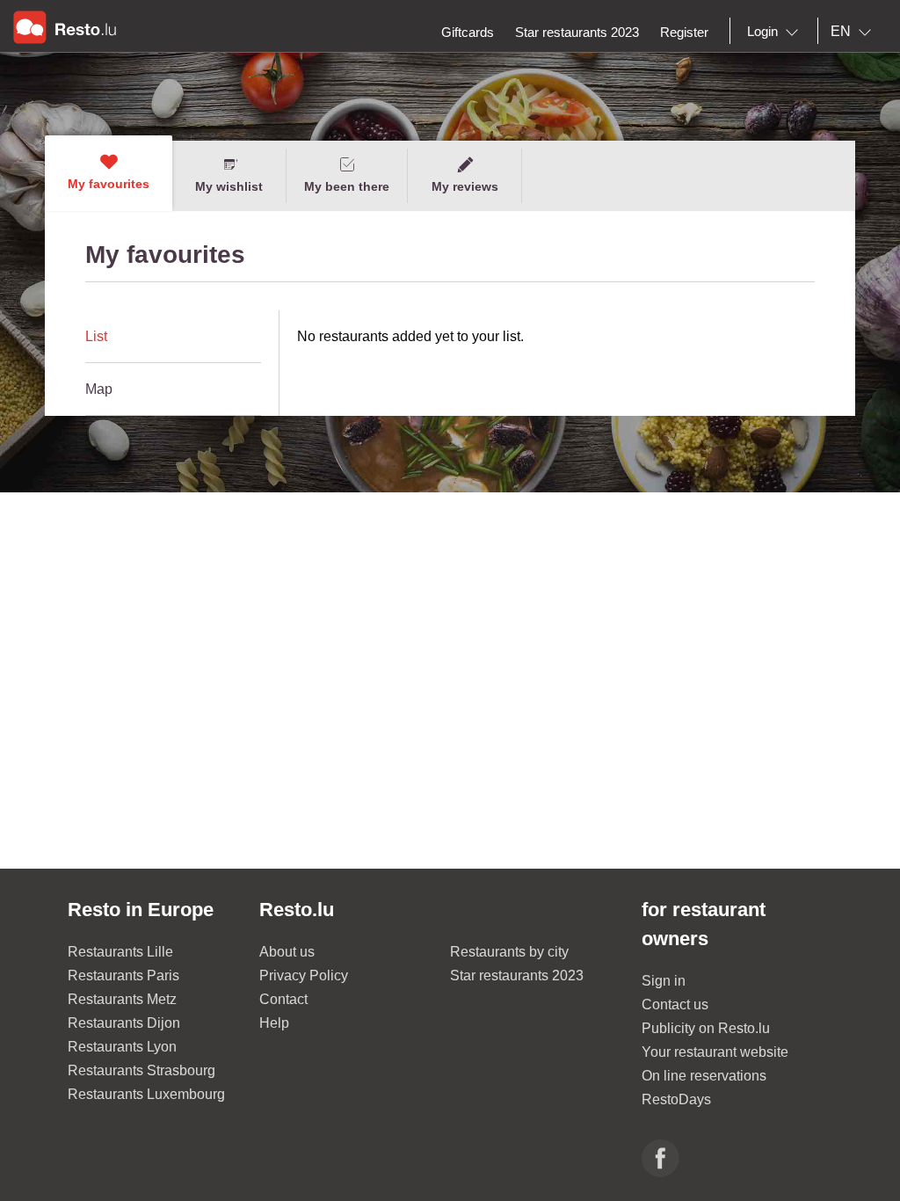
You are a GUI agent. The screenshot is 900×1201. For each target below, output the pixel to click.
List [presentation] (96, 336)
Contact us (675, 1004)
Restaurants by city (509, 951)
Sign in (664, 980)
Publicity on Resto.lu (706, 1028)
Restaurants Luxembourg (146, 1094)
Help (274, 1022)
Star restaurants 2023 (517, 975)
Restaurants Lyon (122, 1046)
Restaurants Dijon (124, 1022)
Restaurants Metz (122, 999)
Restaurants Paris (123, 975)
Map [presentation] (98, 389)
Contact (283, 999)
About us (287, 951)
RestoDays (676, 1099)
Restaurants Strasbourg (141, 1070)
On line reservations (704, 1075)
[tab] (173, 336)
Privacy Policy (303, 975)
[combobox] (776, 32)
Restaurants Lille (120, 951)
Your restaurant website (715, 1052)
